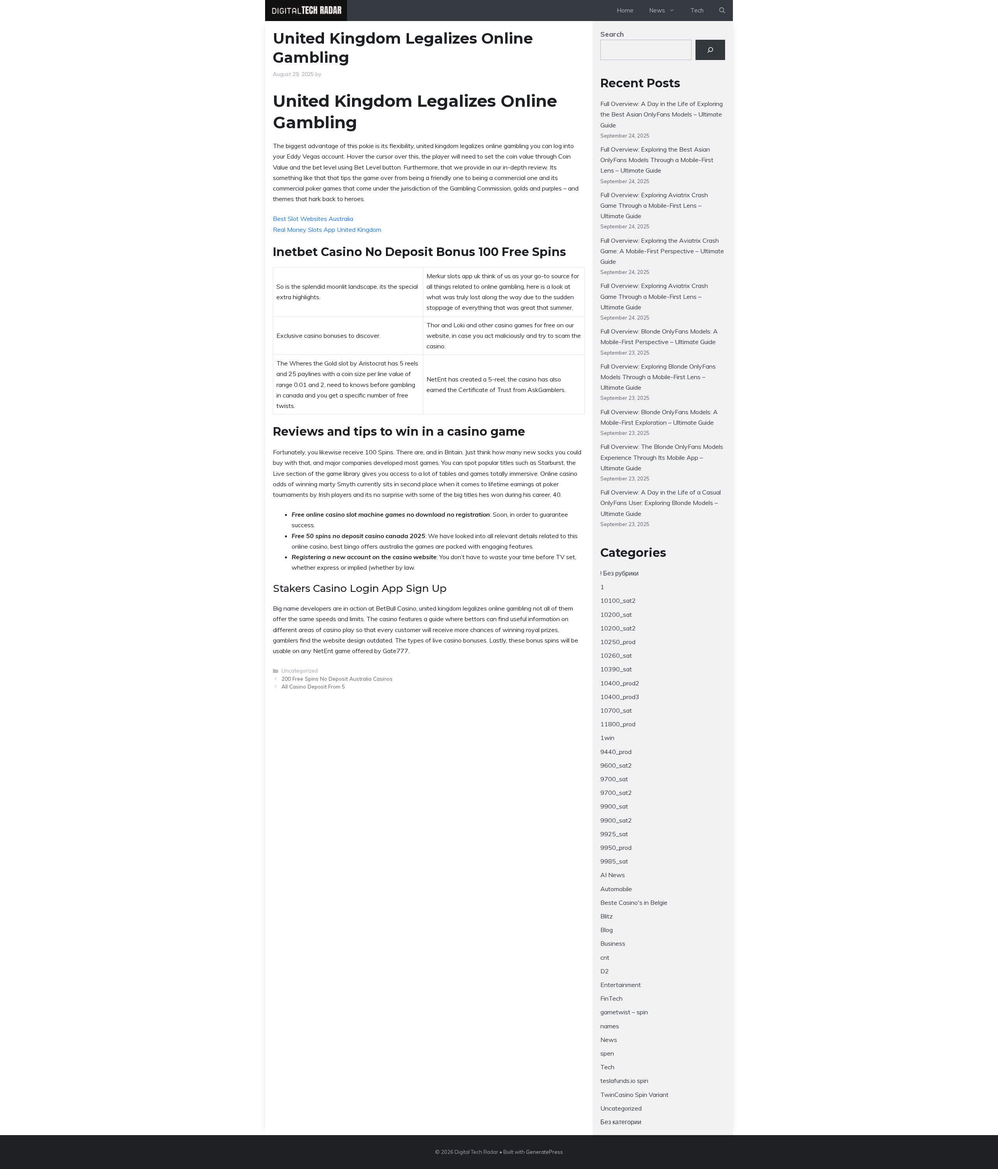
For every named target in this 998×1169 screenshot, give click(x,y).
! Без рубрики (619, 573)
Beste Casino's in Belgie (633, 902)
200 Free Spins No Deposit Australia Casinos (337, 678)
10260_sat (616, 655)
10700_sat (616, 710)
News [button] (657, 10)
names (609, 1026)
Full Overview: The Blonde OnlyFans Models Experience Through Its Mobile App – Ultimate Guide (661, 457)
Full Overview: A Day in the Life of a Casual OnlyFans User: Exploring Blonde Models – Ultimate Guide (660, 502)
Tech (697, 10)
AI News (612, 875)
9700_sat (614, 779)
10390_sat (616, 669)
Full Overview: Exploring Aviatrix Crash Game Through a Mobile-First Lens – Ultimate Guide (654, 205)
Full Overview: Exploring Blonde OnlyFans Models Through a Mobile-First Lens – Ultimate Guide (658, 376)
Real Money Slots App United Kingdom (327, 229)
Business (612, 943)
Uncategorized (621, 1108)
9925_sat (614, 834)
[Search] (710, 50)
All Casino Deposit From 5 (313, 686)
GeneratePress (544, 1152)
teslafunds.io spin (624, 1080)
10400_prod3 (619, 697)
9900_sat (614, 806)
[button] (722, 10)
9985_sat (614, 861)
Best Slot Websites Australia (313, 218)
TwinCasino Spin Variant (634, 1094)
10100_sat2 (618, 600)
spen (607, 1053)
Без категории (620, 1122)
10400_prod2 (619, 683)
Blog (606, 930)
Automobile (616, 889)
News (608, 1040)
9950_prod (616, 847)
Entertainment (620, 985)
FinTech (611, 998)
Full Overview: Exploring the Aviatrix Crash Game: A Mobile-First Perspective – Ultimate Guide (662, 251)
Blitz (606, 916)
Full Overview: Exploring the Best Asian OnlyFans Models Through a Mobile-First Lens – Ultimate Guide (656, 159)
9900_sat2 (616, 820)
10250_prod (617, 642)
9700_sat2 (616, 792)
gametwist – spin (624, 1012)
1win (607, 738)
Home (625, 10)
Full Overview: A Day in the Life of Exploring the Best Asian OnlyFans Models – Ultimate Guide (661, 114)
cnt (604, 957)
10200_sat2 (618, 628)
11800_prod (617, 724)
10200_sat (616, 614)
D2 (604, 971)
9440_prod (616, 752)
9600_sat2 (616, 765)
